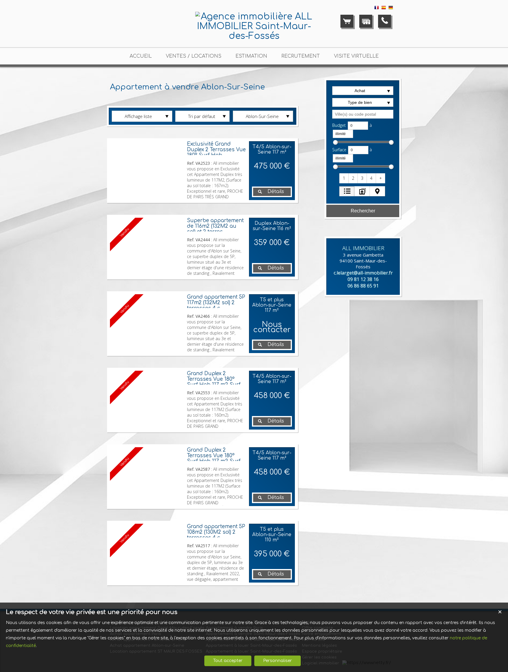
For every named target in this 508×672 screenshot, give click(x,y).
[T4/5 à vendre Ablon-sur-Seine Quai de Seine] (147, 170)
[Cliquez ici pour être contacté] (384, 21)
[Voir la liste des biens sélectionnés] (346, 21)
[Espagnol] (384, 8)
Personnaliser (277, 660)
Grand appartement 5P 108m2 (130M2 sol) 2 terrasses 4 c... (216, 532)
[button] (344, 178)
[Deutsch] (391, 8)
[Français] (377, 8)
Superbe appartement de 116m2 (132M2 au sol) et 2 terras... (215, 226)
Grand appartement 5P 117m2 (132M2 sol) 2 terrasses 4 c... (216, 302)
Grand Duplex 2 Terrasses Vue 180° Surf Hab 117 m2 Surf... (215, 379)
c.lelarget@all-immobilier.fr (363, 273)
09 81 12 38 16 (363, 279)
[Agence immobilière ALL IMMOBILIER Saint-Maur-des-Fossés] (254, 36)
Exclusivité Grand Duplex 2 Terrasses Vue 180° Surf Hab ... (216, 149)
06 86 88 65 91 (363, 285)
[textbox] (362, 114)
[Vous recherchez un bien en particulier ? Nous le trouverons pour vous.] (365, 21)
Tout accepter (228, 660)
